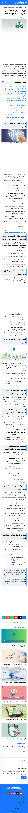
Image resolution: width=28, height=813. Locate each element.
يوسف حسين (24, 17)
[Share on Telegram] (3, 617)
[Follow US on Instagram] (14, 793)
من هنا (22, 183)
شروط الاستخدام (21, 802)
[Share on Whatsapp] (12, 617)
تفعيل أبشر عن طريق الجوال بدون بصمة (15, 115)
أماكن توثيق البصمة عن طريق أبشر (16, 98)
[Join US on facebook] (7, 793)
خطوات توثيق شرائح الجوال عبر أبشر (16, 117)
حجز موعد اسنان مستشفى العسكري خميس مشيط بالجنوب (15, 683)
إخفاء (4, 82)
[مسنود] (14, 788)
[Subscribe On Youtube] (20, 793)
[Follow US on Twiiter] (17, 793)
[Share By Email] (16, 617)
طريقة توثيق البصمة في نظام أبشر (16, 86)
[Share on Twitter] (20, 617)
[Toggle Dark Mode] (6, 2)
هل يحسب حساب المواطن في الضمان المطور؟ (15, 664)
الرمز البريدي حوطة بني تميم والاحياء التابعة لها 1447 (14, 720)
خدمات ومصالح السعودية (9, 7)
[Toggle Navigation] (26, 2)
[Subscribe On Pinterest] (10, 793)
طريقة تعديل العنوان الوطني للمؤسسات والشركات (16, 646)
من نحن (23, 797)
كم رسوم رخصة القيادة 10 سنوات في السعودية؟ (14, 739)
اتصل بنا (23, 800)
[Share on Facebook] (24, 617)
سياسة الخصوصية (21, 805)
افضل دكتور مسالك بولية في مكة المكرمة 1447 (14, 702)
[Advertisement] (14, 48)
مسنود (20, 809)
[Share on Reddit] (7, 617)
